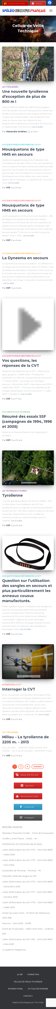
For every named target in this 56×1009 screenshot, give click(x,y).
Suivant (37, 766)
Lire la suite (37, 126)
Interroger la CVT (11, 685)
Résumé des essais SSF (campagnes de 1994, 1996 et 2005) (27, 421)
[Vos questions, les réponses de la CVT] (28, 324)
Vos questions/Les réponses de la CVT (21, 145)
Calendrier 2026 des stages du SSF (19, 876)
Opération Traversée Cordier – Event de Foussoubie (28, 833)
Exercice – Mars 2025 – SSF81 (16, 923)
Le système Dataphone (14, 949)
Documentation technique (16, 412)
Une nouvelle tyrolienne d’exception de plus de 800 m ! (25, 96)
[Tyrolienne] (28, 467)
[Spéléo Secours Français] (25, 11)
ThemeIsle (39, 1002)
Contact (28, 996)
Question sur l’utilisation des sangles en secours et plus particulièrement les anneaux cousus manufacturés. (27, 590)
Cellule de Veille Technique (28, 982)
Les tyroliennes (10, 87)
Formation (33, 974)
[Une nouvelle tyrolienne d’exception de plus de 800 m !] (28, 64)
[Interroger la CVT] (28, 661)
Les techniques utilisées (14, 491)
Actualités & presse (38, 989)
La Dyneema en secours (25, 258)
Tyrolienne (12, 495)
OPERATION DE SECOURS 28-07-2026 (22, 844)
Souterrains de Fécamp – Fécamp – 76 (21, 870)
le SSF (20, 974)
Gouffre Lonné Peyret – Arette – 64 (19, 838)
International (15, 989)
